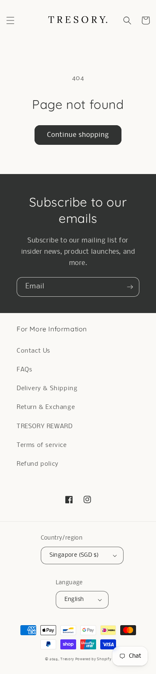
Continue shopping (78, 135)
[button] (10, 20)
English (74, 599)
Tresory (67, 659)
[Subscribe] (130, 287)
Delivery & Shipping (47, 388)
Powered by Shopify (93, 659)
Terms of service (42, 445)
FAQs (24, 369)
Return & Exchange (46, 407)
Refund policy (38, 464)
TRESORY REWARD (44, 426)
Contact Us (33, 351)
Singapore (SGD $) (74, 555)
